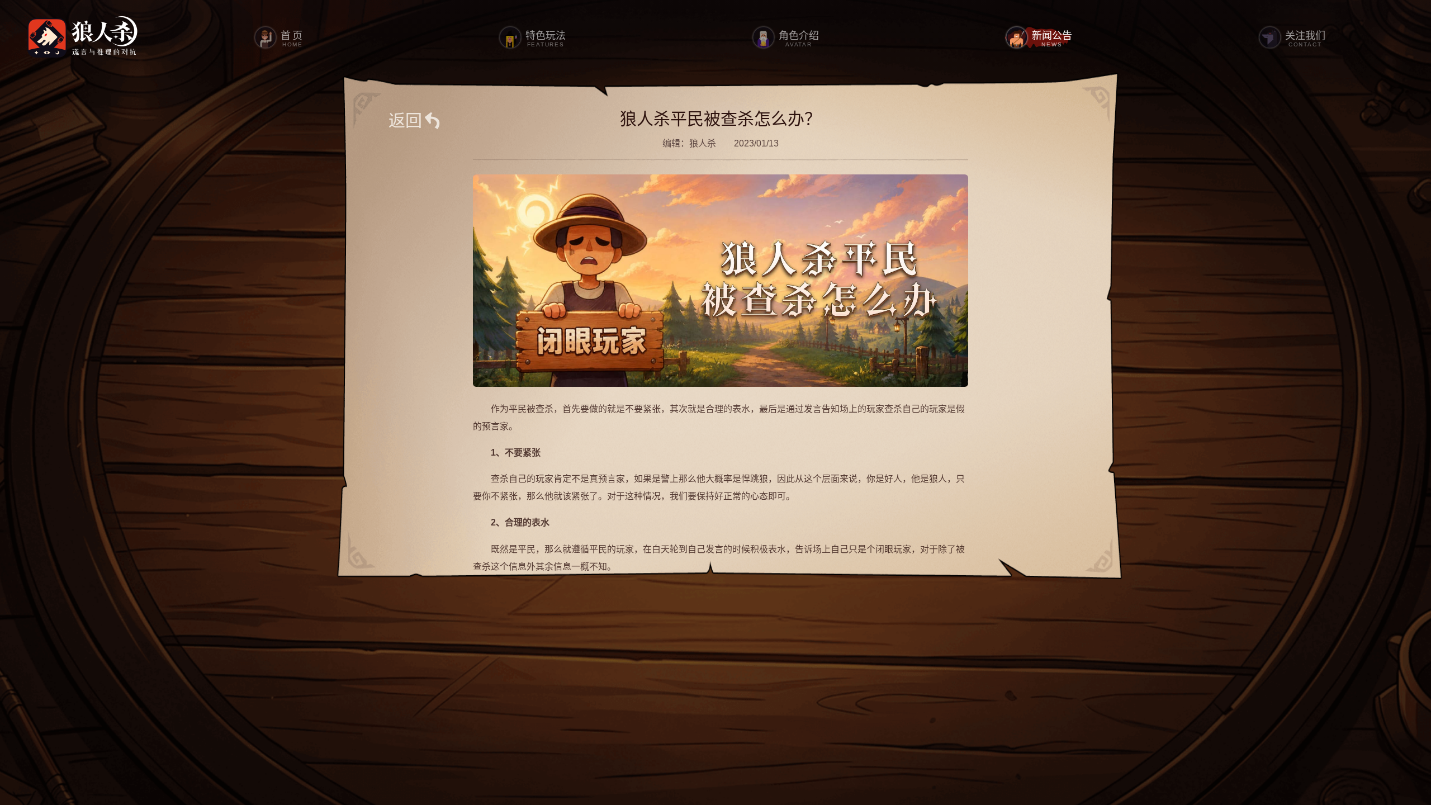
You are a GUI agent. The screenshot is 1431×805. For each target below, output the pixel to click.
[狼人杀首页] (83, 37)
